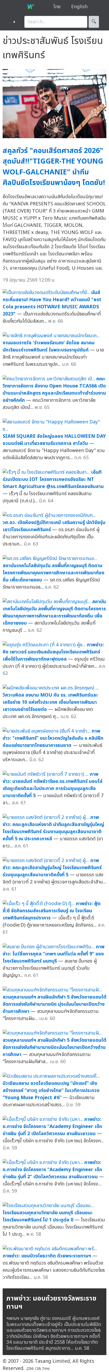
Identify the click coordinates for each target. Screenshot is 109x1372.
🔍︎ (94, 21)
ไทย (57, 6)
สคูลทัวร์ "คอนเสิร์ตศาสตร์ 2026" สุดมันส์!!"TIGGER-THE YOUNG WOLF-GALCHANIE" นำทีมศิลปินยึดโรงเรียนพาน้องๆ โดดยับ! (54, 166)
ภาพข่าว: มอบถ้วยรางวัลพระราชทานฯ (51, 1302)
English (79, 6)
